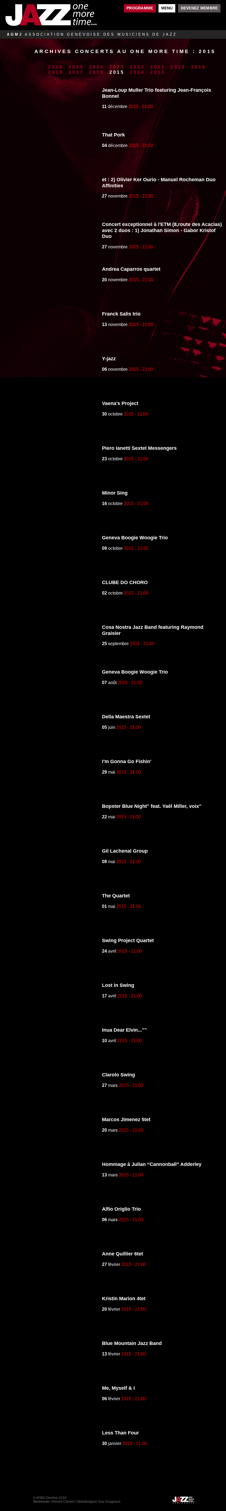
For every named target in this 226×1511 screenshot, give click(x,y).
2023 (117, 67)
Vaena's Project (120, 403)
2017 (76, 72)
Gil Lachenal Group (125, 851)
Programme (140, 8)
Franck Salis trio (121, 314)
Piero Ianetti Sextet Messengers (139, 448)
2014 (137, 72)
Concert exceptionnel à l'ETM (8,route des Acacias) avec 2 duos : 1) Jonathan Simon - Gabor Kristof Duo (162, 230)
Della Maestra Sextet (126, 716)
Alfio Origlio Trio (121, 1209)
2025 (76, 67)
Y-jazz (109, 358)
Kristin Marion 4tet (124, 1298)
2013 (157, 72)
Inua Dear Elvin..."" (124, 1030)
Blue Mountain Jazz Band (132, 1343)
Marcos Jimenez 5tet (126, 1119)
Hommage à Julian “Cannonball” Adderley (151, 1164)
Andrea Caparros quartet (131, 269)
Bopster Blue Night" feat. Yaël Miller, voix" (151, 806)
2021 (157, 67)
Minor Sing (115, 493)
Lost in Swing (118, 985)
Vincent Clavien (63, 1502)
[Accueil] (60, 15)
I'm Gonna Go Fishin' (126, 761)
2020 (178, 67)
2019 (198, 67)
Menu (167, 8)
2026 (55, 67)
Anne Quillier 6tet (122, 1254)
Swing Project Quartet (128, 940)
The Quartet (116, 895)
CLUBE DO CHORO (125, 582)
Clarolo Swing (118, 1075)
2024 (96, 67)
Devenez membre (199, 8)
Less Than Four (120, 1433)
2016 (96, 72)
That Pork (113, 135)
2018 (55, 72)
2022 (137, 67)
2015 (117, 72)
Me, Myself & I (118, 1388)
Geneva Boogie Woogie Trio (135, 537)
